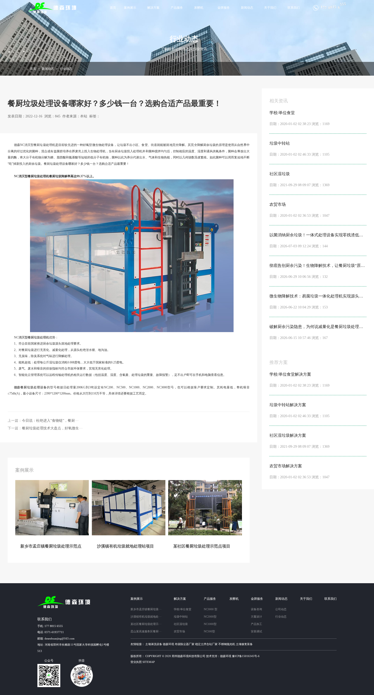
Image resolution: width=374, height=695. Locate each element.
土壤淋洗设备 (153, 644)
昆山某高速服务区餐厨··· (146, 631)
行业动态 (66, 69)
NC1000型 (210, 623)
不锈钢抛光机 (226, 644)
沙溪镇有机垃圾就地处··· (146, 616)
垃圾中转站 (181, 616)
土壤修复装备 (244, 644)
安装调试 (256, 631)
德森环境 (168, 644)
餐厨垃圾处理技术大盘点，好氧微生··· (52, 428)
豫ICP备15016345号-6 (246, 656)
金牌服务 (224, 7)
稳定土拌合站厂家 (206, 644)
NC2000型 (210, 616)
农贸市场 (179, 631)
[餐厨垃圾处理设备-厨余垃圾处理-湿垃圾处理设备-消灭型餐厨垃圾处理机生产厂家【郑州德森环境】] (52, 8)
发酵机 (198, 7)
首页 (113, 7)
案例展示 (130, 7)
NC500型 (209, 631)
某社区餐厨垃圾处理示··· (146, 623)
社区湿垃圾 (181, 623)
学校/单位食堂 (182, 609)
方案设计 (256, 616)
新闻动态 (247, 7)
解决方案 (153, 7)
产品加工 (256, 623)
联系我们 (293, 7)
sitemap (148, 661)
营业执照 (136, 661)
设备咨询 (256, 609)
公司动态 (280, 609)
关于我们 (270, 7)
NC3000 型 (210, 609)
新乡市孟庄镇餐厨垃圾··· (146, 609)
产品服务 (177, 7)
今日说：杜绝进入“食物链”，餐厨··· (50, 421)
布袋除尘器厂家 (184, 644)
